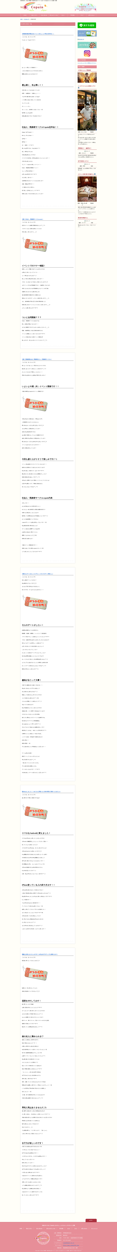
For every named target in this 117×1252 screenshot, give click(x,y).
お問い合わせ (91, 15)
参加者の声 (26, 19)
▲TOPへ (91, 1220)
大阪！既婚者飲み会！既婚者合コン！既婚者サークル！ (37, 359)
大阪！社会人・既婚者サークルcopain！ (32, 219)
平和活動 (72, 15)
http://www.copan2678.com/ (71, 1245)
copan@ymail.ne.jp (68, 1242)
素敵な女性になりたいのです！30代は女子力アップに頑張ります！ (40, 954)
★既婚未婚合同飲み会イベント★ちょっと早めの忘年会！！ (38, 33)
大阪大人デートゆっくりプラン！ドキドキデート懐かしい (37, 573)
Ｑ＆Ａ (62, 15)
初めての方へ (34, 15)
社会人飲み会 (44, 15)
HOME (25, 15)
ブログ (81, 15)
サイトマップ (94, 1228)
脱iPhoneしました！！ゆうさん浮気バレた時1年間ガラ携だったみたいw (41, 791)
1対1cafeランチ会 (54, 15)
